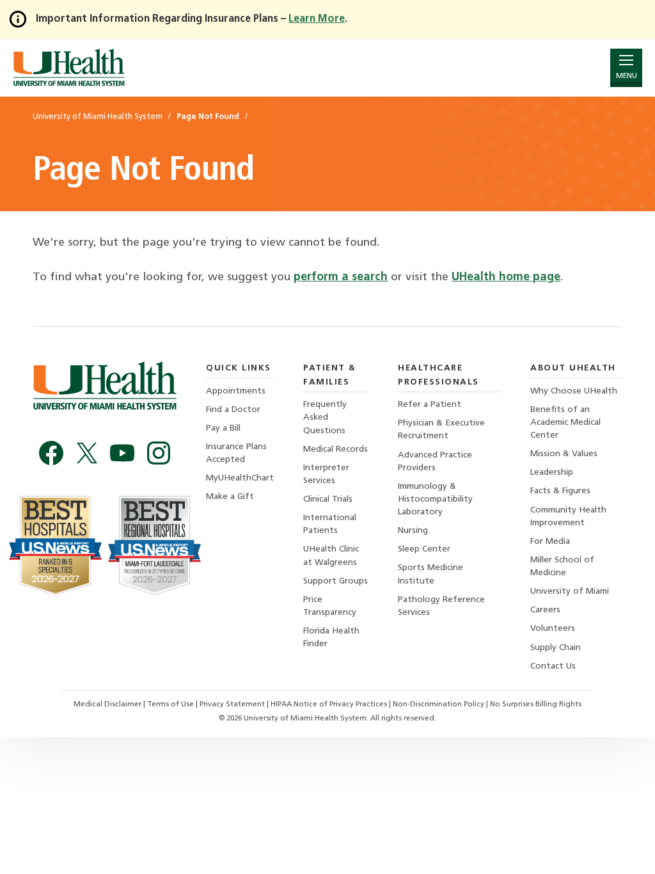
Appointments (235, 391)
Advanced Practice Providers (435, 461)
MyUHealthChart (240, 478)
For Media (550, 541)
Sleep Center (424, 549)
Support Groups (335, 581)
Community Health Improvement (568, 516)
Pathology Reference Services (441, 606)
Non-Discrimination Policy (438, 704)
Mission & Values (563, 454)
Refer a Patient (429, 405)
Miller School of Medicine (562, 566)
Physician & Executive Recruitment (441, 429)
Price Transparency (329, 606)
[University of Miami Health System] (69, 67)
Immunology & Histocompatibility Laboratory (435, 499)
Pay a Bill (223, 428)
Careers (545, 610)
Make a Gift (230, 497)
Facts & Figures (560, 491)
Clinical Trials (327, 499)
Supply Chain (555, 648)
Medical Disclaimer (108, 704)
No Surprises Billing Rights (535, 704)
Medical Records (335, 449)
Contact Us (553, 666)
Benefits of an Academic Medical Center (565, 423)
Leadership (551, 472)
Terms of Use (171, 704)
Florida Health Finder (331, 637)
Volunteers (552, 628)
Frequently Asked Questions (325, 417)
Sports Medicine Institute (430, 574)
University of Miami (569, 591)
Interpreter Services (326, 474)
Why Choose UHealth (573, 391)
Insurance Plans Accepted (236, 453)
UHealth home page (506, 277)
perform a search (341, 277)
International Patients (329, 524)
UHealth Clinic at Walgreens (331, 555)
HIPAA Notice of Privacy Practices (329, 704)
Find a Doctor (233, 410)
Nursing (413, 531)
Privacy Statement (233, 704)
